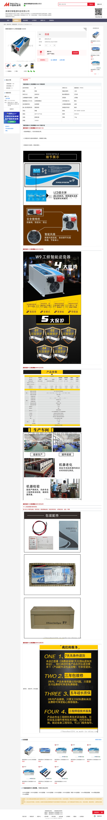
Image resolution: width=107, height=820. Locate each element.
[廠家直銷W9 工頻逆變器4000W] (96, 63)
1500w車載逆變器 (85, 792)
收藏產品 (9, 71)
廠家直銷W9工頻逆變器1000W (56, 812)
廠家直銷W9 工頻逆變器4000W (98, 69)
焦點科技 (56, 818)
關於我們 (24, 816)
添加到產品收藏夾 (9, 128)
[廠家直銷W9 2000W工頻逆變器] (96, 35)
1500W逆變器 (49, 792)
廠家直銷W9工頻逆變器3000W (98, 55)
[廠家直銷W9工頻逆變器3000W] (96, 49)
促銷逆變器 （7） (10, 86)
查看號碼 (75, 53)
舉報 (17, 71)
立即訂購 (62, 60)
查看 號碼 (8, 98)
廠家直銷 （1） (9, 88)
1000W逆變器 (25, 792)
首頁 (5, 24)
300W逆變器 (42, 792)
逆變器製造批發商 (58, 811)
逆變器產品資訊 (48, 811)
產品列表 (9, 24)
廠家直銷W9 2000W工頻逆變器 (98, 41)
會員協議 (61, 816)
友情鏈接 (82, 816)
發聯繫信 (42, 60)
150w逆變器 (25, 794)
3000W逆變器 (34, 792)
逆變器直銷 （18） (10, 83)
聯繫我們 (32, 816)
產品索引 (7, 126)
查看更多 (12, 109)
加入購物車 (54, 60)
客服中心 (39, 816)
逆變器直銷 (14, 24)
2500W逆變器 (58, 792)
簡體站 (74, 816)
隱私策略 (54, 816)
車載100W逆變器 (75, 792)
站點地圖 (46, 816)
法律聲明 (68, 816)
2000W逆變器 (66, 792)
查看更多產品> (98, 739)
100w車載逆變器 (95, 792)
